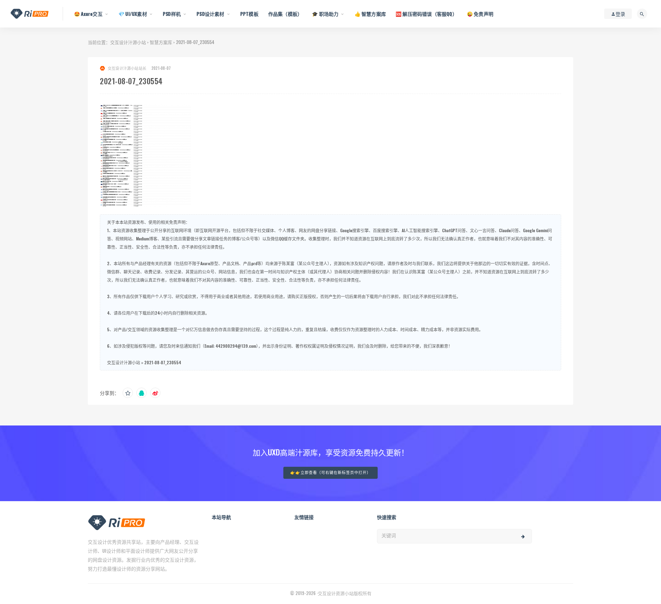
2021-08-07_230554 (162, 362)
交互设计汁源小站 (128, 42)
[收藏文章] (128, 393)
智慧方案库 (161, 42)
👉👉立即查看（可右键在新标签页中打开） (330, 473)
